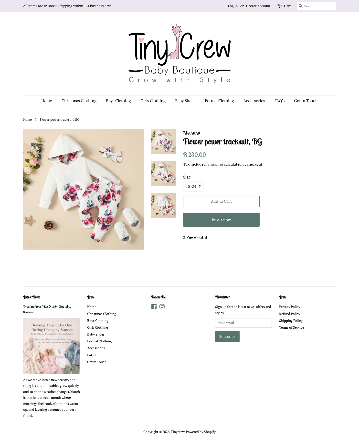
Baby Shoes (185, 100)
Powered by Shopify (201, 431)
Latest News (31, 297)
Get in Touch (306, 100)
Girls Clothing (153, 100)
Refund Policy (289, 313)
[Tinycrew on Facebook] (154, 307)
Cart (287, 6)
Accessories (254, 100)
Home (46, 100)
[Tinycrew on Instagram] (162, 307)
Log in (233, 6)
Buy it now (221, 219)
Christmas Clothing (79, 100)
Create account (258, 6)
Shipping (215, 164)
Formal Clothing (219, 100)
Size (187, 177)
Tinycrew (177, 431)
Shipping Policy (291, 320)
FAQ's (280, 100)
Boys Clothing (118, 100)
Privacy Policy (289, 306)
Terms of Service (291, 327)
